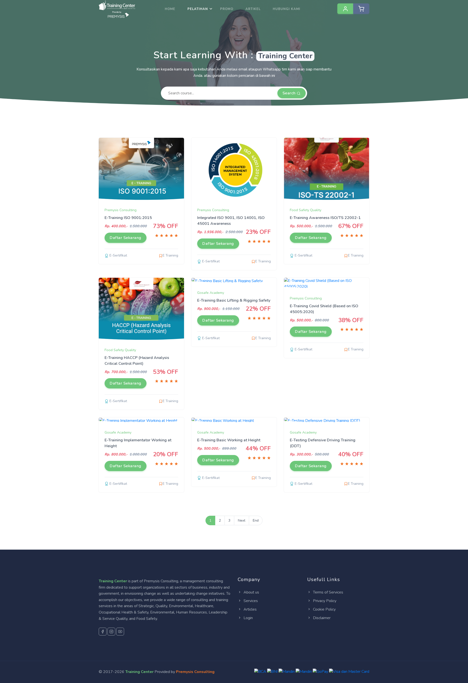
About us (251, 592)
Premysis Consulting (120, 210)
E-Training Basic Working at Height (228, 440)
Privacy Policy (324, 601)
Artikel (253, 9)
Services (250, 601)
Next (241, 520)
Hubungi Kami (286, 9)
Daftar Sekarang (125, 237)
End (256, 520)
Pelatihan (197, 9)
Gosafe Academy (210, 292)
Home (170, 9)
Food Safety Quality (305, 210)
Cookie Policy (324, 609)
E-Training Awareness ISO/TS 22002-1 (325, 217)
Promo (226, 9)
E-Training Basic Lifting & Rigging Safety (233, 300)
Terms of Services (327, 592)
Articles (250, 609)
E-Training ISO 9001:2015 (128, 217)
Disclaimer (321, 618)
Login (248, 618)
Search (290, 93)
